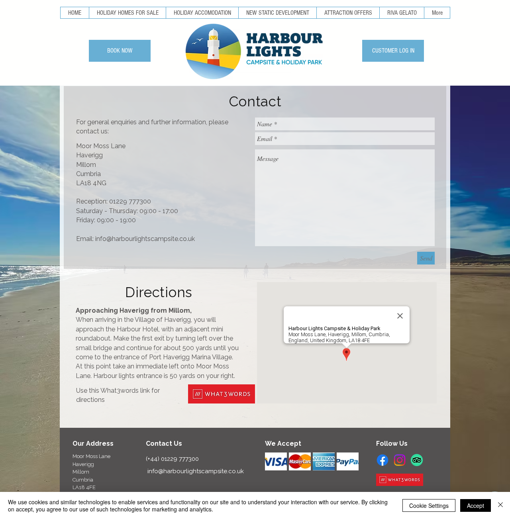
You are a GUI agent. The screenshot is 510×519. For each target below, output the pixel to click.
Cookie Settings (429, 505)
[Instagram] (399, 460)
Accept (475, 505)
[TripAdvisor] (416, 460)
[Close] (500, 505)
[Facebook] (382, 460)
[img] (276, 461)
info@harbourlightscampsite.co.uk (145, 239)
